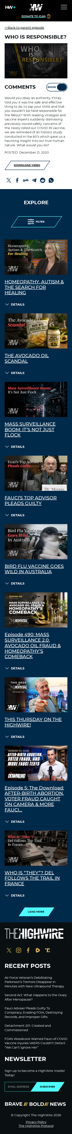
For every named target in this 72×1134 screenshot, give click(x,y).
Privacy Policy (36, 1122)
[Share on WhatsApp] (51, 180)
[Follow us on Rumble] (37, 951)
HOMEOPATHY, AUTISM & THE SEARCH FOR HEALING (34, 287)
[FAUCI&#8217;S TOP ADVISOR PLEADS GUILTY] (36, 473)
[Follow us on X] (9, 951)
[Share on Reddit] (42, 180)
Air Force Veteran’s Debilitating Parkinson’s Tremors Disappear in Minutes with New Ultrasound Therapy (34, 982)
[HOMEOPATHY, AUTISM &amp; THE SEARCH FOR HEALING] (36, 257)
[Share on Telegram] (34, 180)
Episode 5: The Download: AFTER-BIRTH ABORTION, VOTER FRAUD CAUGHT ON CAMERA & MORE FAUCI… (34, 799)
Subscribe (47, 1086)
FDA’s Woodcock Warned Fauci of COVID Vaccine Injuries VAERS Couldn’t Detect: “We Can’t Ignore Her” (36, 1043)
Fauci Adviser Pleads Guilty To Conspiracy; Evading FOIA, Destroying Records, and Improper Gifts (34, 1013)
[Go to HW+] (10, 7)
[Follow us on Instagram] (18, 951)
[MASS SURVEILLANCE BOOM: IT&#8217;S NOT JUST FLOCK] (36, 399)
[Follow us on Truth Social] (47, 951)
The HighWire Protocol (36, 1125)
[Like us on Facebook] (28, 951)
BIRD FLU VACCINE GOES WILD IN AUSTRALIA (34, 569)
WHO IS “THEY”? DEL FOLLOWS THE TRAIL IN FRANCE (32, 878)
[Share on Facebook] (17, 180)
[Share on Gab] (26, 180)
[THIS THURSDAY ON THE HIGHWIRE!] (36, 694)
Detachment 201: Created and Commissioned (28, 1028)
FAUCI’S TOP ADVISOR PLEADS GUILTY (31, 501)
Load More (36, 911)
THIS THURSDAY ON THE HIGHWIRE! (33, 722)
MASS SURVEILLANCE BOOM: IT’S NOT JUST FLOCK (30, 430)
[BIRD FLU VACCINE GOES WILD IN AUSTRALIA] (36, 541)
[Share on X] (9, 180)
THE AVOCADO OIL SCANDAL (27, 359)
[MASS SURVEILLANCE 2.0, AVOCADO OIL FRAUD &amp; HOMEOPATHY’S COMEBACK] (36, 610)
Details (17, 304)
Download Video (27, 165)
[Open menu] (64, 7)
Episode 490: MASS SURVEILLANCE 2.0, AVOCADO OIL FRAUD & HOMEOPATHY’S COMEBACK (33, 645)
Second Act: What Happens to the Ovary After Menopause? (36, 997)
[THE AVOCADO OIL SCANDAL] (36, 331)
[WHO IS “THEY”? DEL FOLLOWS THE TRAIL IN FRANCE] (36, 848)
